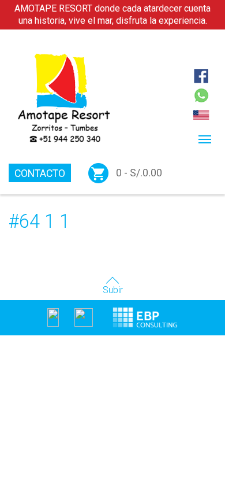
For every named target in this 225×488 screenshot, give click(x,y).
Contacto (39, 173)
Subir (113, 289)
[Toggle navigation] (205, 139)
